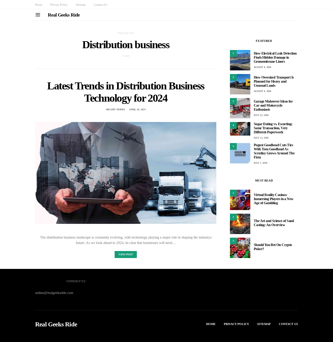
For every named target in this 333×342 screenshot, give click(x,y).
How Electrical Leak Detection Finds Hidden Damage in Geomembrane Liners (275, 57)
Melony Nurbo (115, 109)
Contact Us (100, 4)
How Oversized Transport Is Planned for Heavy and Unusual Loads (274, 81)
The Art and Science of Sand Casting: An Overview (274, 223)
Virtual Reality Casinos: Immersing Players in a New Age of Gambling (273, 199)
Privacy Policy (59, 4)
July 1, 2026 (260, 163)
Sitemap (81, 4)
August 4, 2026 (262, 67)
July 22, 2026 (261, 115)
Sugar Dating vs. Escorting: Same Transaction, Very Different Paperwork (273, 128)
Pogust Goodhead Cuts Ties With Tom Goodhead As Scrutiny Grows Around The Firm (274, 151)
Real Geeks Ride (64, 15)
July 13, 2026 (261, 137)
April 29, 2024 (137, 109)
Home (38, 4)
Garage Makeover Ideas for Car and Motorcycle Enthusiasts (273, 105)
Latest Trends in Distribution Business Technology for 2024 (125, 92)
